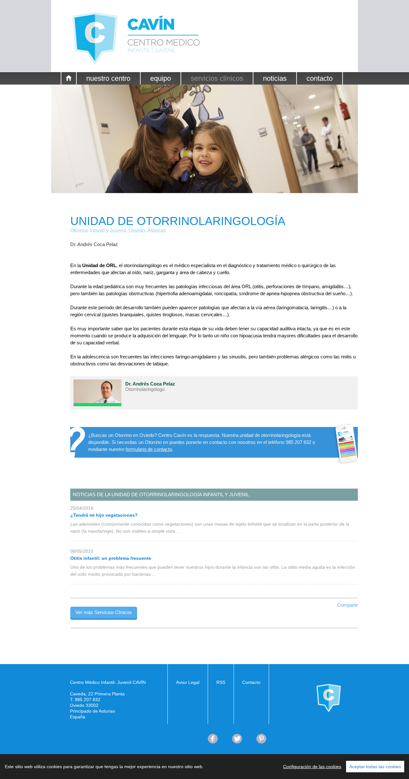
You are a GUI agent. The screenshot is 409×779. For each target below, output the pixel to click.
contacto (319, 78)
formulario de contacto (149, 449)
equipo (160, 78)
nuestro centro (108, 78)
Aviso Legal (187, 682)
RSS (220, 682)
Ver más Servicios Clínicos (103, 612)
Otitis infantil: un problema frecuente (110, 558)
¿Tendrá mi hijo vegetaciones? (104, 515)
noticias (275, 78)
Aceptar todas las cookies (375, 766)
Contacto (251, 682)
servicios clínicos (217, 78)
